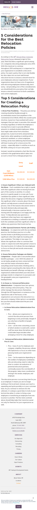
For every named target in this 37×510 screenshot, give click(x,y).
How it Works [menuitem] (18, 457)
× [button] (33, 497)
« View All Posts (5, 13)
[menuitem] (18, 483)
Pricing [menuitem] (18, 449)
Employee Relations (21, 51)
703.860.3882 (20, 425)
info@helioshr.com (20, 428)
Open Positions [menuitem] (18, 462)
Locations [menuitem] (18, 480)
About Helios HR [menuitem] (18, 478)
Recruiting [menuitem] (18, 446)
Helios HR (7, 2)
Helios (5, 29)
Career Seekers (16, 2)
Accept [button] (18, 506)
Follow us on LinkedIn (18, 430)
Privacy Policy (16, 502)
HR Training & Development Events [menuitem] (18, 470)
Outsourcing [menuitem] (18, 441)
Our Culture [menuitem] (18, 459)
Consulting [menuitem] (18, 444)
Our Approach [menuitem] (18, 438)
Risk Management (7, 51)
